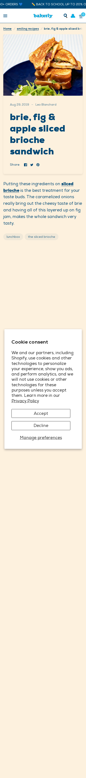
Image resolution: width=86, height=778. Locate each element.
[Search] (65, 16)
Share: (15, 164)
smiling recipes (28, 29)
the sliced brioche (41, 237)
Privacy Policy (25, 400)
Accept (41, 413)
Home (7, 29)
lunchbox (13, 237)
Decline (41, 425)
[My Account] (73, 16)
